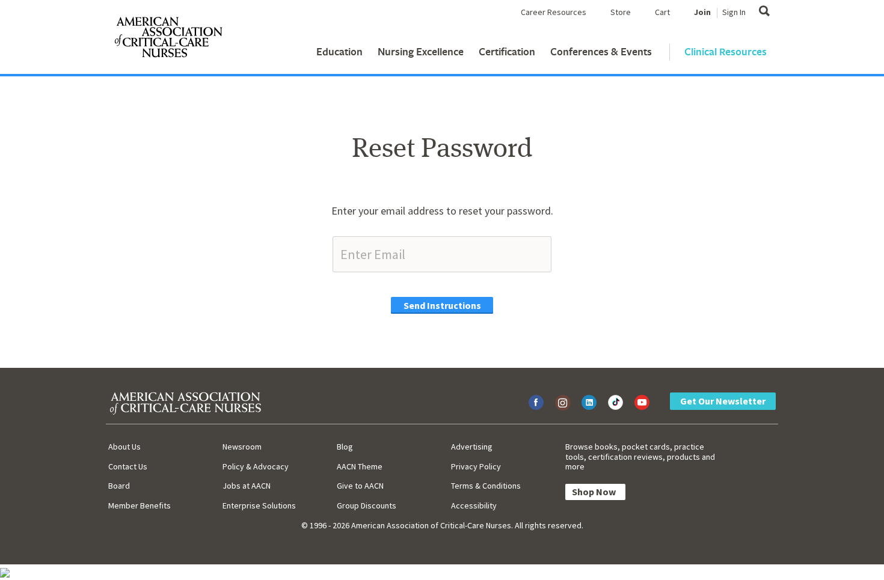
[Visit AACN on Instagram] (562, 402)
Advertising (472, 446)
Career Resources (553, 12)
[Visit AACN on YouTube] (641, 402)
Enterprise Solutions (259, 505)
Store (620, 12)
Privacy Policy (476, 466)
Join (702, 12)
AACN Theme (359, 466)
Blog (345, 446)
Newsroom (242, 446)
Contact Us (127, 466)
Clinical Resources (725, 51)
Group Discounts (366, 505)
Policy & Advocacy (256, 466)
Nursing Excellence (421, 51)
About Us (124, 446)
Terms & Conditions (486, 485)
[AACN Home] (168, 40)
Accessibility (474, 505)
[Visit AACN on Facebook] (536, 402)
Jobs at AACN (247, 485)
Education (339, 51)
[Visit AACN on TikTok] (615, 402)
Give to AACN (360, 485)
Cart (662, 12)
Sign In (734, 12)
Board (119, 485)
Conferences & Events (601, 51)
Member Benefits (139, 505)
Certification (507, 51)
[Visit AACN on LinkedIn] (589, 402)
